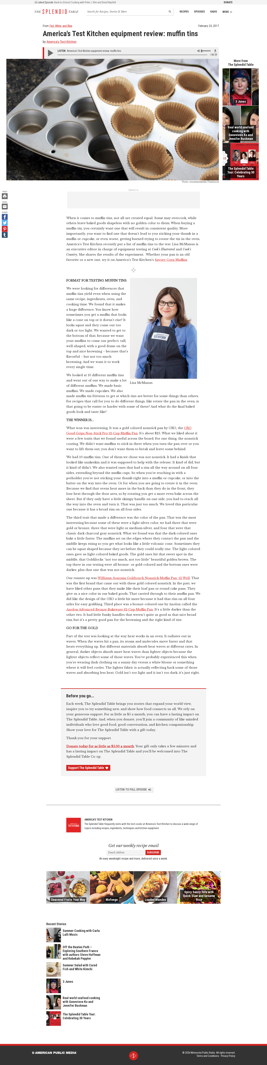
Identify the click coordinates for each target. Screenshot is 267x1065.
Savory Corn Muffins (171, 260)
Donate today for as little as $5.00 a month (100, 746)
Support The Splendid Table (86, 768)
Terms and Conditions (208, 1055)
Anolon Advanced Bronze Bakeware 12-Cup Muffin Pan (109, 609)
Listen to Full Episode (131, 789)
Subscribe (153, 852)
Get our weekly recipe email (133, 845)
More (226, 11)
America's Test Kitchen (61, 42)
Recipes (184, 11)
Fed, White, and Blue (60, 26)
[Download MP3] (215, 51)
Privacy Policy (228, 1055)
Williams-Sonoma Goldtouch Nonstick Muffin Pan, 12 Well (144, 578)
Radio (213, 11)
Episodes (199, 11)
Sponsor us (134, 190)
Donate (228, 2)
